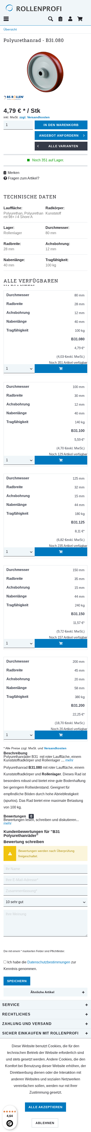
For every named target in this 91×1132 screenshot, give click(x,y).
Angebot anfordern (59, 135)
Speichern (17, 981)
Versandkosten (55, 748)
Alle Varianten (63, 146)
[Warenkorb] (80, 18)
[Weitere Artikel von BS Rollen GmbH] (14, 98)
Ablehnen (45, 1123)
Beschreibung (15, 753)
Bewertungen (15, 816)
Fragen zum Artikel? (23, 178)
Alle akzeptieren (45, 1107)
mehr (68, 760)
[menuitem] (24, 18)
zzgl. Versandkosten (34, 117)
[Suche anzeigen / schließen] (50, 18)
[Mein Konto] (70, 18)
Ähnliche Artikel (42, 992)
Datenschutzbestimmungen (48, 962)
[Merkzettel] (60, 18)
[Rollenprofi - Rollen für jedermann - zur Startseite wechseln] (42, 8)
